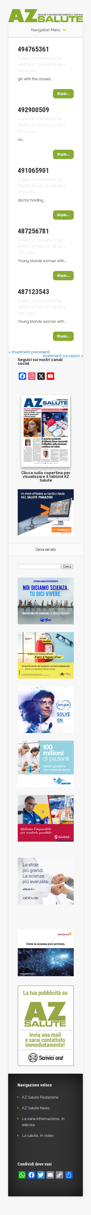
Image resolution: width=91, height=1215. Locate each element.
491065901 (33, 170)
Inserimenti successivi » (63, 356)
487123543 (33, 292)
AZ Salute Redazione (40, 1097)
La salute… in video (38, 1135)
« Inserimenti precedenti (29, 352)
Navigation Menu (45, 30)
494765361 (33, 49)
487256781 (33, 231)
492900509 (33, 110)
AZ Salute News (36, 1108)
